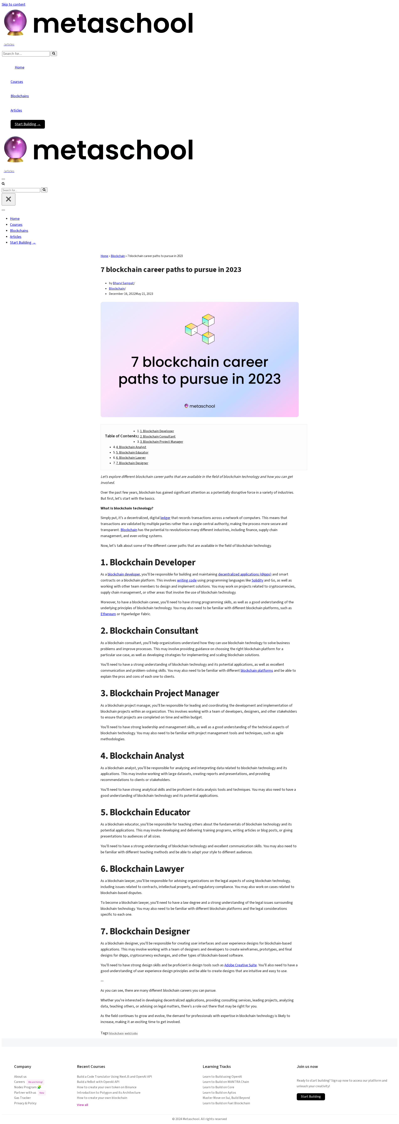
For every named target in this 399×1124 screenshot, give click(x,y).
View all (82, 1105)
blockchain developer (124, 574)
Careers (28, 1082)
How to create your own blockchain (102, 1098)
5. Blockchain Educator (132, 452)
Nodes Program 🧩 (27, 1087)
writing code (187, 580)
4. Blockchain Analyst (131, 447)
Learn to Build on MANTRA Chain (226, 1082)
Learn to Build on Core (218, 1087)
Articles (16, 110)
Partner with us (29, 1092)
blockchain (116, 1033)
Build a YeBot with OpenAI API (98, 1082)
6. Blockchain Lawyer (131, 457)
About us (20, 1076)
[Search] (53, 53)
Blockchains (20, 96)
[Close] (8, 199)
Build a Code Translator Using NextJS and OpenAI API (114, 1076)
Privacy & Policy (25, 1103)
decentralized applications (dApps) (244, 574)
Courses (17, 81)
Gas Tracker (22, 1098)
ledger (165, 517)
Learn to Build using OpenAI (222, 1076)
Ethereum (108, 614)
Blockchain (118, 256)
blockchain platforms (257, 670)
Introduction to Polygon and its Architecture (108, 1092)
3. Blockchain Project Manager (161, 441)
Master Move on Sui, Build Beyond (226, 1098)
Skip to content (13, 4)
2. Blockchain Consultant (158, 436)
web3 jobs (131, 1033)
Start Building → (28, 124)
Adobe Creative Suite (240, 965)
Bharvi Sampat (123, 283)
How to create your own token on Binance (107, 1087)
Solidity (257, 580)
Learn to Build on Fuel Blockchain (226, 1103)
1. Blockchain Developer (157, 431)
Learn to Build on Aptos (219, 1092)
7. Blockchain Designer (132, 463)
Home (19, 67)
